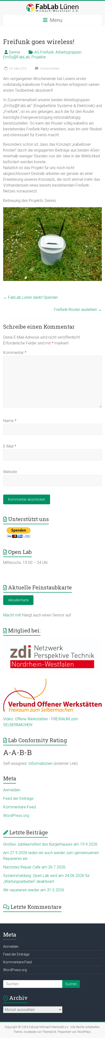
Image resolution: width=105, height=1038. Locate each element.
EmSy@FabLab (16, 57)
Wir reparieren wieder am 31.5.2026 (33, 890)
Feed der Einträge (18, 798)
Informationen (40, 763)
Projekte (39, 57)
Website (10, 471)
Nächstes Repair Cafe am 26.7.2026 (34, 867)
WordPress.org (16, 815)
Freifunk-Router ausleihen (78, 309)
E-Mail (9, 446)
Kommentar (14, 352)
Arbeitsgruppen (68, 52)
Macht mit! (12, 615)
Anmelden (11, 790)
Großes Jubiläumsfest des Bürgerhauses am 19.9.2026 (50, 844)
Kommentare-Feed (19, 807)
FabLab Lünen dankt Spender (30, 297)
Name (9, 420)
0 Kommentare (49, 68)
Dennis (14, 52)
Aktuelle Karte (18, 600)
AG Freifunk (44, 52)
